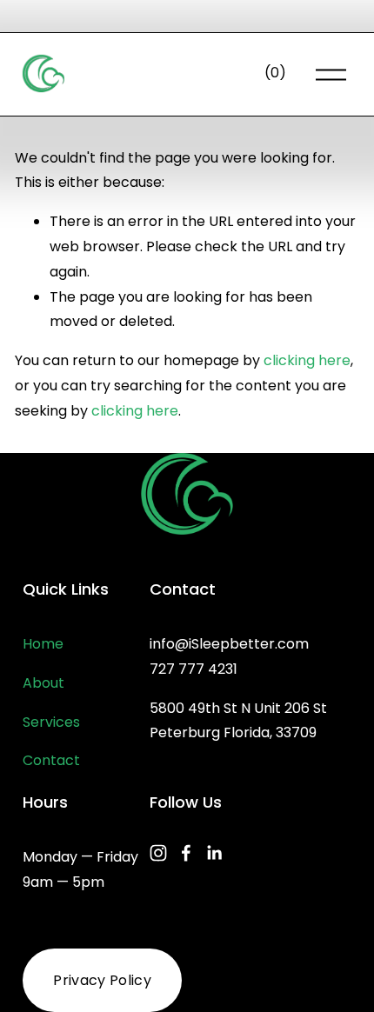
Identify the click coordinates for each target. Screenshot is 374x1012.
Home (43, 644)
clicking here (307, 360)
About (43, 683)
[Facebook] (186, 853)
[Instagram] (158, 853)
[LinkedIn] (214, 853)
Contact (51, 760)
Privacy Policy (101, 980)
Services (51, 722)
